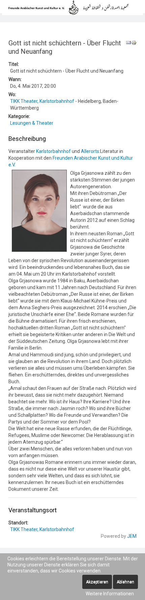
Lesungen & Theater (31, 123)
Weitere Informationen (110, 593)
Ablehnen (125, 581)
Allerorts (90, 151)
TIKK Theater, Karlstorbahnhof (42, 101)
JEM (132, 536)
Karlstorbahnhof (53, 151)
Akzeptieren (97, 581)
